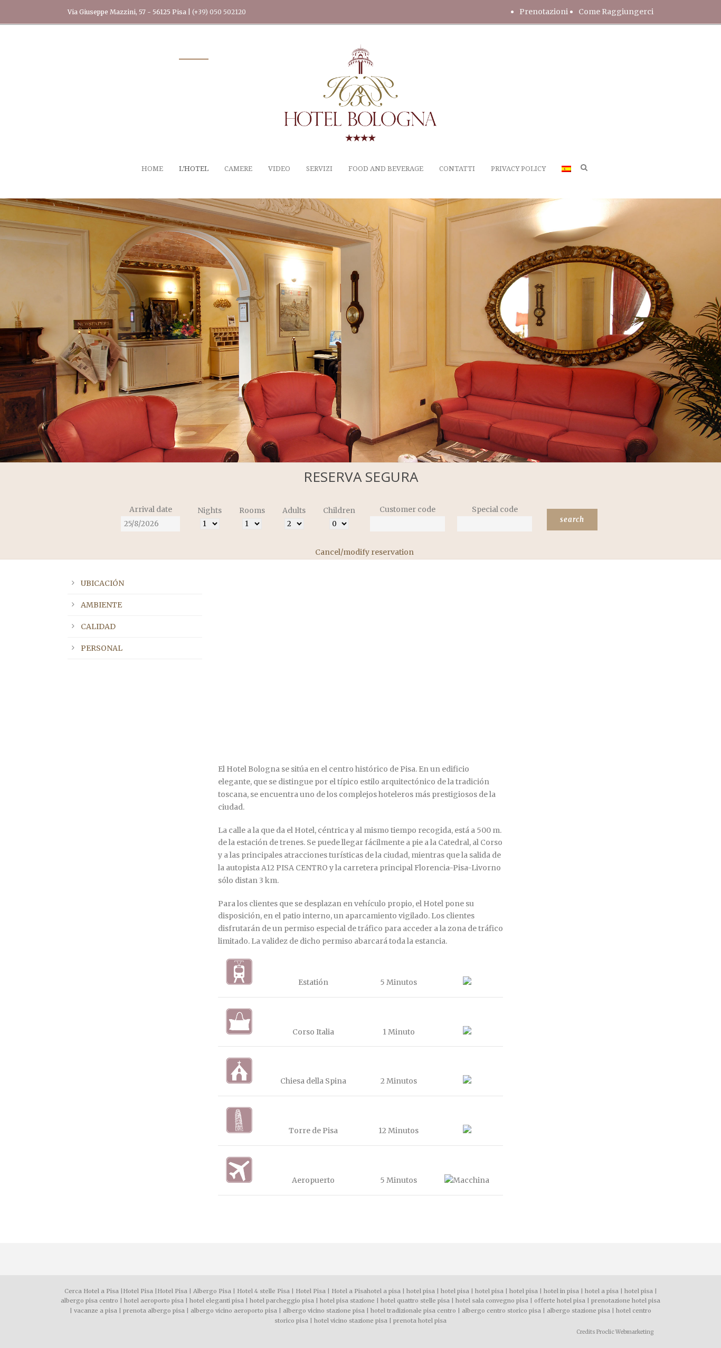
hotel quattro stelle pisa (415, 1300)
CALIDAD (98, 626)
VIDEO (279, 169)
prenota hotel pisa (420, 1320)
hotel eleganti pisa (216, 1300)
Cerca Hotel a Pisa (91, 1291)
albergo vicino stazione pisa (324, 1310)
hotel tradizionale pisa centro (413, 1310)
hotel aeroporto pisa (154, 1300)
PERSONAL (101, 648)
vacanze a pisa (95, 1310)
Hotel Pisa (138, 1291)
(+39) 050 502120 (219, 12)
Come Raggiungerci (615, 11)
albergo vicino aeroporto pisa (234, 1310)
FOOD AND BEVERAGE (385, 169)
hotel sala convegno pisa (492, 1300)
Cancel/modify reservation (364, 552)
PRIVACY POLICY (518, 169)
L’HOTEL (193, 169)
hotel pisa (420, 1291)
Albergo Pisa (212, 1291)
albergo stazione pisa (578, 1310)
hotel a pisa (384, 1291)
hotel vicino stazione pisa (350, 1320)
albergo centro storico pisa (501, 1310)
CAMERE (238, 169)
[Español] (566, 180)
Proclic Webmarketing (624, 1331)
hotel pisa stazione (347, 1300)
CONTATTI (457, 169)
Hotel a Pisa (349, 1291)
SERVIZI (319, 169)
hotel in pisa (561, 1291)
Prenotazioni (543, 11)
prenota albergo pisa (154, 1310)
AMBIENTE (101, 605)
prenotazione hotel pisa (625, 1300)
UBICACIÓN (102, 583)
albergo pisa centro (89, 1300)
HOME (152, 169)
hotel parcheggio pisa (282, 1300)
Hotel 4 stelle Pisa (263, 1291)
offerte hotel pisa (559, 1300)
